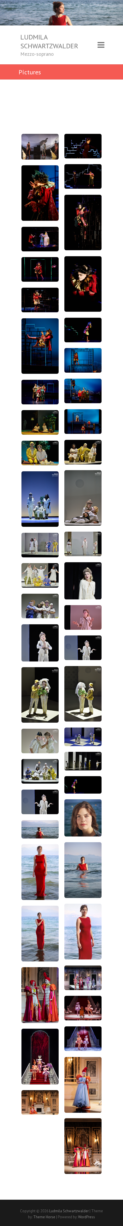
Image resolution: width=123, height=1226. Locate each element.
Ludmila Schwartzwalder (49, 41)
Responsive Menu (101, 45)
